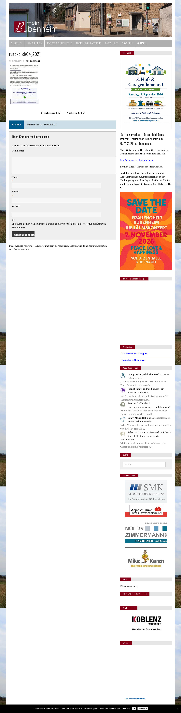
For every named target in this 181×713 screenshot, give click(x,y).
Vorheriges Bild (52, 112)
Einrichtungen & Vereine (88, 43)
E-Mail (15, 191)
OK (134, 708)
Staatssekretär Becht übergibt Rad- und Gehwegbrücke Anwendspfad (145, 436)
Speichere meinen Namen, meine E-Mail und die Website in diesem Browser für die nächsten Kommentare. (59, 225)
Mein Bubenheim (34, 43)
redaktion (19, 61)
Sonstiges (127, 43)
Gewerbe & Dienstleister (59, 43)
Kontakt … (142, 43)
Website (16, 205)
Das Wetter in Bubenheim (135, 698)
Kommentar (18, 150)
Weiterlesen (143, 708)
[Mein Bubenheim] (90, 20)
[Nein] (177, 708)
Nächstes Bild (74, 112)
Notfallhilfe (111, 43)
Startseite (16, 43)
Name (15, 177)
